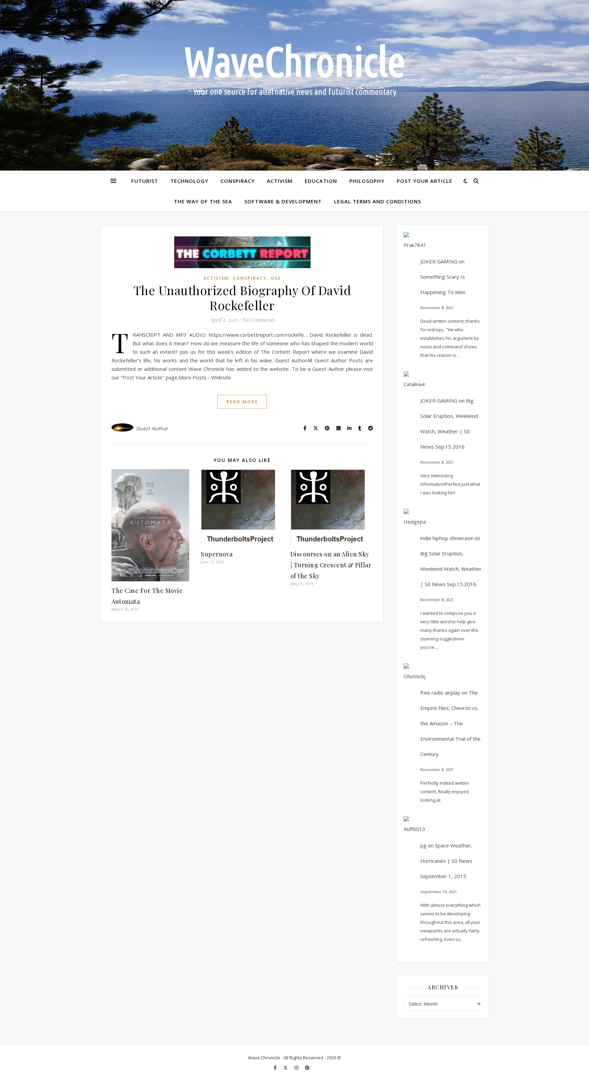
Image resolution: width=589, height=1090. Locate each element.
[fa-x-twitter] (286, 1068)
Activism (279, 180)
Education (321, 180)
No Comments (258, 319)
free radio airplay (440, 692)
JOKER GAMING (438, 261)
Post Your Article (424, 180)
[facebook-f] (275, 1068)
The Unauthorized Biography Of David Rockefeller (242, 297)
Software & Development (283, 201)
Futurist (144, 180)
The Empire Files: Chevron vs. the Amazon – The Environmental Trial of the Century (450, 723)
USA (276, 278)
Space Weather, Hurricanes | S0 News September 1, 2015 (446, 861)
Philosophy (366, 180)
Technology (189, 180)
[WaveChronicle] (294, 85)
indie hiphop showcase (446, 538)
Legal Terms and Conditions (377, 201)
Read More (242, 401)
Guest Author (152, 428)
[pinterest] (307, 1068)
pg (423, 845)
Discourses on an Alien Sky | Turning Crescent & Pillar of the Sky (331, 565)
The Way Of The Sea (203, 201)
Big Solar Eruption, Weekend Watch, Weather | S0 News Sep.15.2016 (451, 568)
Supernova (217, 554)
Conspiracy (238, 180)
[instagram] (296, 1068)
